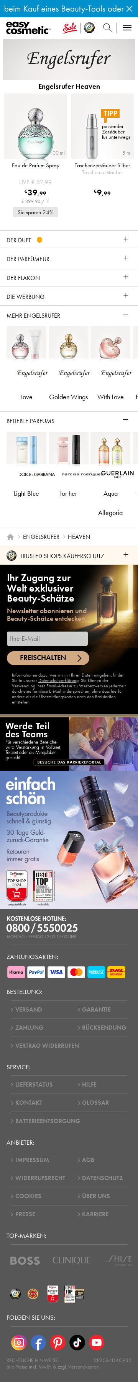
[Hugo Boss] (25, 1260)
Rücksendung (104, 1028)
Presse (25, 1214)
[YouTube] (97, 1342)
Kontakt (28, 1103)
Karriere (95, 1214)
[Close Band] (129, 8)
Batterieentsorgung (47, 1121)
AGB (88, 1160)
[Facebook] (38, 1342)
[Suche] (107, 28)
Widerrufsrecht (40, 1178)
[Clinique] (72, 1260)
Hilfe (89, 1085)
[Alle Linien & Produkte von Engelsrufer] (69, 59)
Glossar (95, 1103)
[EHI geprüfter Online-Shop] (33, 1294)
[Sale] (69, 28)
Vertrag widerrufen (47, 1046)
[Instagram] (19, 1342)
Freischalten (43, 657)
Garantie (96, 1010)
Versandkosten (83, 1367)
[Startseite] (10, 536)
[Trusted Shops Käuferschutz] (15, 1294)
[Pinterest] (57, 1342)
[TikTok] (77, 1342)
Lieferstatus (34, 1085)
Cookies (28, 1196)
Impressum (32, 1160)
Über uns (96, 1196)
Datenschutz (102, 1178)
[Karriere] (69, 744)
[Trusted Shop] (89, 28)
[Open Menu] (29, 28)
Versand (28, 1010)
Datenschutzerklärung (58, 680)
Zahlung (29, 1028)
